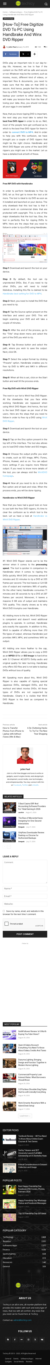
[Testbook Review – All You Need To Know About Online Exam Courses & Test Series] (9, 1139)
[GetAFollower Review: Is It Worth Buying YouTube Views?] (9, 1034)
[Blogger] (8, 1339)
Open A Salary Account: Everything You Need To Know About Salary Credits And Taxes (32, 1048)
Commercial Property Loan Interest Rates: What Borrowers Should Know (32, 1077)
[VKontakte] (42, 1339)
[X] (35, 1339)
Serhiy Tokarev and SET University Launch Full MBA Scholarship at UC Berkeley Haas (32, 1153)
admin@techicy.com (22, 1320)
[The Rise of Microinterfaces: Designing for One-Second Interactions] (9, 821)
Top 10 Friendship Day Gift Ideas (32, 1213)
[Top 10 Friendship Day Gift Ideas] (9, 1217)
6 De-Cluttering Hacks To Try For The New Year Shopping (37, 731)
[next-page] (9, 847)
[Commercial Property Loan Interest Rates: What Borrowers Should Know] (9, 1078)
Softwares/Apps (15, 12)
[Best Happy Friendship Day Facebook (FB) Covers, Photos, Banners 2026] (9, 1189)
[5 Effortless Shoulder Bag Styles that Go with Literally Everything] (9, 1092)
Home (5, 12)
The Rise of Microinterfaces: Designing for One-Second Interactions (30, 821)
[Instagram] (28, 1339)
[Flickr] (21, 1339)
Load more (24, 1116)
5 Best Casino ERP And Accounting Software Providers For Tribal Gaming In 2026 (32, 806)
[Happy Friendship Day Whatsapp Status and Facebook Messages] (9, 1204)
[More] (35, 54)
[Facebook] (15, 1339)
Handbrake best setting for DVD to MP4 (22, 293)
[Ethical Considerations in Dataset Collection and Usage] (9, 1168)
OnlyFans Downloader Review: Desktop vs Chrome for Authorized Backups (31, 835)
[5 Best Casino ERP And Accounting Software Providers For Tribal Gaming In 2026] (9, 807)
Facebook (17, 785)
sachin (21, 812)
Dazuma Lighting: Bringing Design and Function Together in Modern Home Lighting (32, 1062)
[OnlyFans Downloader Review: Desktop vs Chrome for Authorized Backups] (9, 836)
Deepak (21, 827)
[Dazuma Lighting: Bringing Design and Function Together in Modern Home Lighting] (9, 1063)
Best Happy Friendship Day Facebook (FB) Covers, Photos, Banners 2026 (31, 1189)
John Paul (13, 47)
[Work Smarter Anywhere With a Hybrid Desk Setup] (9, 1106)
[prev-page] (4, 847)
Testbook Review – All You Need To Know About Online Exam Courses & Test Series (32, 1139)
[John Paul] (4, 47)
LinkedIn (35, 785)
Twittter (25, 785)
